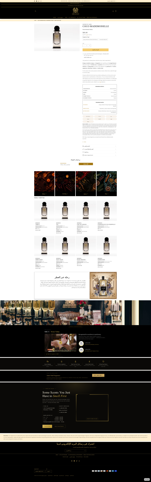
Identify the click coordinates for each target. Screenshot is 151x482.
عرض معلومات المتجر (87, 57)
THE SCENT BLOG (79, 456)
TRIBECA (37, 224)
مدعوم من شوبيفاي (44, 475)
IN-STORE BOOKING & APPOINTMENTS (75, 454)
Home (35, 20)
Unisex (100, 116)
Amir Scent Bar (39, 475)
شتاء (106, 194)
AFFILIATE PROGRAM (63, 454)
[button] (35, 11)
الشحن (87, 34)
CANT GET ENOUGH (82, 224)
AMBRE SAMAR (39, 259)
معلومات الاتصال (56, 475)
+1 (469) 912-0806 (63, 412)
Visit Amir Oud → (98, 375)
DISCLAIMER (86, 456)
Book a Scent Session (59, 426)
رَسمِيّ (85, 194)
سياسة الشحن (72, 475)
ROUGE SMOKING (81, 259)
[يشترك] (84, 450)
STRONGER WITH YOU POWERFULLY (106, 224)
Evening (64, 194)
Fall (100, 82)
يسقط (88, 121)
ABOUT (57, 454)
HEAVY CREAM (59, 259)
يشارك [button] (85, 141)
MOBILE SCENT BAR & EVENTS (88, 454)
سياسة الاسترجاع (61, 475)
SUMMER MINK (101, 259)
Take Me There (47, 426)
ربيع (111, 116)
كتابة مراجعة (85, 164)
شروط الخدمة (67, 475)
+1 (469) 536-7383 (63, 408)
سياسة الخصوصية (50, 475)
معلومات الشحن (72, 456)
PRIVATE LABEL (65, 456)
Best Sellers (88, 116)
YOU (57, 224)
